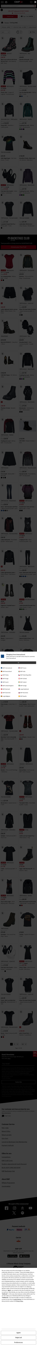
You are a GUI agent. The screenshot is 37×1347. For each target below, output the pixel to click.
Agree (18, 1333)
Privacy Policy (19, 1301)
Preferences (18, 1342)
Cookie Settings (17, 1299)
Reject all (18, 1337)
